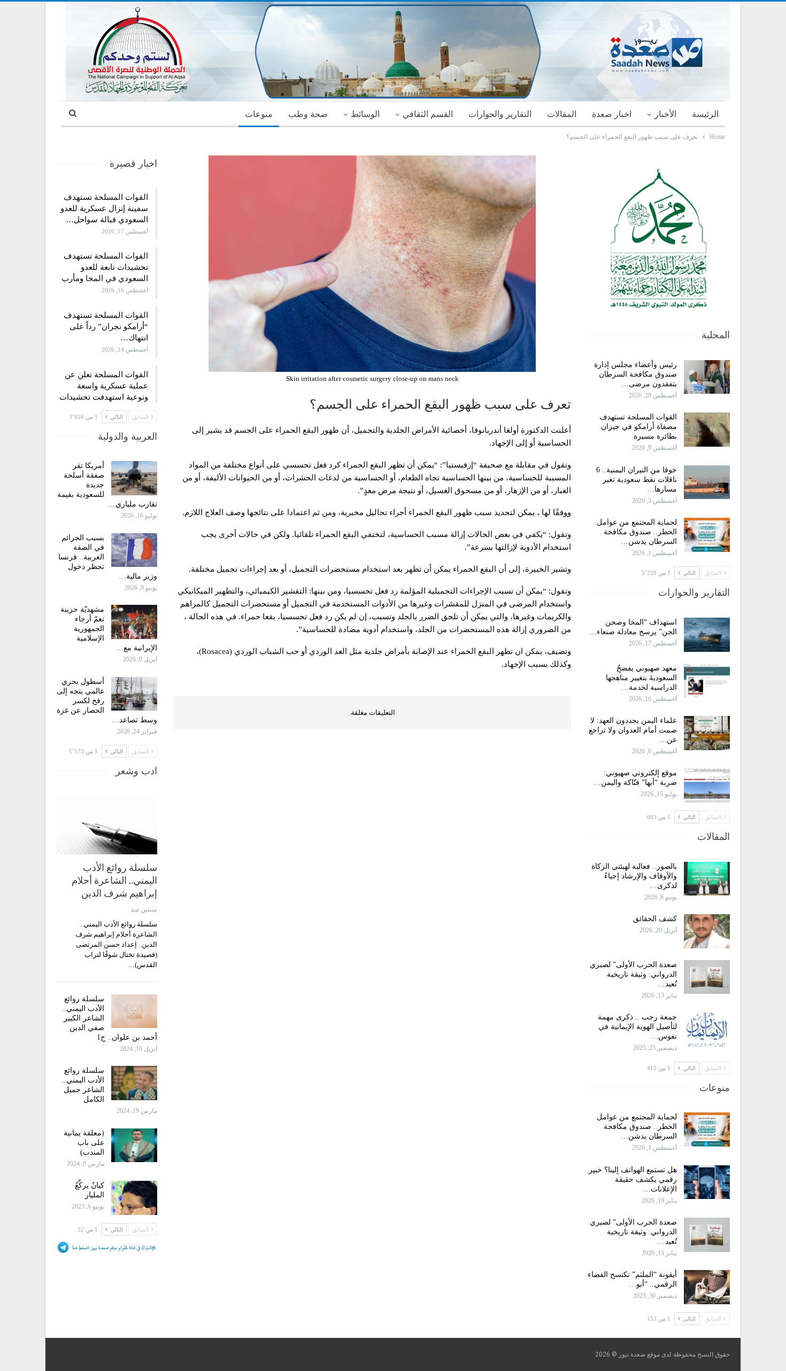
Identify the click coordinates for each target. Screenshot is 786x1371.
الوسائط (365, 114)
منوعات (259, 114)
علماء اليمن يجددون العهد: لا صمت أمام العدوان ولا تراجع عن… (633, 730)
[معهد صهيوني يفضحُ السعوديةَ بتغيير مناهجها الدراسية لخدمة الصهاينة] (707, 681)
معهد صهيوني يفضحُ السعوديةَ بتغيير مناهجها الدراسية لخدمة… (641, 677)
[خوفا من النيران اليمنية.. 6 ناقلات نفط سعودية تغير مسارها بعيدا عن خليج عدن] (707, 482)
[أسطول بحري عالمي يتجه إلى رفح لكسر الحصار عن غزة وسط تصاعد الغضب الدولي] (134, 694)
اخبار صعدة (611, 114)
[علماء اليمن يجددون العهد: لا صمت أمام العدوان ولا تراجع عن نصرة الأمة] (707, 733)
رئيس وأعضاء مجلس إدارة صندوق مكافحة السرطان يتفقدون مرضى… (635, 374)
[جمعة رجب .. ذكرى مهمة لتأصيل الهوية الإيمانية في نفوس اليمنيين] (707, 1029)
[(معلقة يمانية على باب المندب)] (134, 1145)
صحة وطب (308, 114)
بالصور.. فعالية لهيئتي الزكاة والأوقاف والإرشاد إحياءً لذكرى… (634, 876)
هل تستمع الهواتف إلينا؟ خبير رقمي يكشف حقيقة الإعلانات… (633, 1179)
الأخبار (665, 114)
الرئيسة (705, 114)
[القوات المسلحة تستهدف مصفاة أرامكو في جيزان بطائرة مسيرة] (707, 429)
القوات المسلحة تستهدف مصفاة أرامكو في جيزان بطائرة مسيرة (638, 426)
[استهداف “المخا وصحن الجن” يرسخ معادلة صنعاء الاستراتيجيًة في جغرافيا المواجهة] (707, 635)
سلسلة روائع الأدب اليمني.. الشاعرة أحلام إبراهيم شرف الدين (114, 880)
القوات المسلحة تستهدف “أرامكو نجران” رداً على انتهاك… (106, 326)
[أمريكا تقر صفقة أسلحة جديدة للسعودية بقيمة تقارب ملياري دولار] (134, 478)
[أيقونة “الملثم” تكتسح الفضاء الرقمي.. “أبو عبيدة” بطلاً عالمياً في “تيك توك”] (707, 1287)
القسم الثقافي (428, 114)
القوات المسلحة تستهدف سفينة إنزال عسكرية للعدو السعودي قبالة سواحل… (104, 208)
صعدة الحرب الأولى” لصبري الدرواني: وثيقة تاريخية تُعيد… (633, 974)
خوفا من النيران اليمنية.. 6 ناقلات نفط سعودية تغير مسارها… (636, 479)
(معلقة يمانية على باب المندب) (84, 1142)
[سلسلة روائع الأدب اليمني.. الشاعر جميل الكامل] (134, 1083)
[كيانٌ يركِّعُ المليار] (134, 1198)
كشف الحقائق (654, 919)
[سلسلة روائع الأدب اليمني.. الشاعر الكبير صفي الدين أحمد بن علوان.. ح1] (134, 1011)
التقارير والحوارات (499, 114)
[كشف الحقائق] (707, 931)
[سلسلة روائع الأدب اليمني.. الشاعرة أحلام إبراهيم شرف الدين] (106, 825)
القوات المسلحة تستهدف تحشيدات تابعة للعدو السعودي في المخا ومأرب (104, 267)
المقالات (561, 114)
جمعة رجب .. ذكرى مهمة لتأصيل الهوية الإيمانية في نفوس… (637, 1026)
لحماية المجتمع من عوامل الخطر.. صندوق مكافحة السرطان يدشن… (637, 532)
